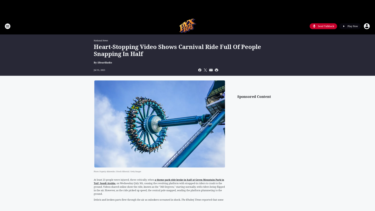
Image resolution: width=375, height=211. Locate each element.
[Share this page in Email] (211, 70)
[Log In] (367, 26)
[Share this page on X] (205, 70)
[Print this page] (216, 70)
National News (101, 40)
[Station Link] (187, 26)
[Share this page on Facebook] (200, 70)
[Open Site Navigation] (8, 26)
